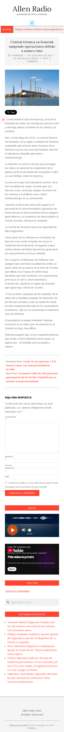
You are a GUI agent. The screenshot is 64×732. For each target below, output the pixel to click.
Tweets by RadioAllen (17, 591)
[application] (32, 559)
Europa (34, 58)
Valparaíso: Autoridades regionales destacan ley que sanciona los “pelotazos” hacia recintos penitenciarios (32, 677)
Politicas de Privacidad (18, 725)
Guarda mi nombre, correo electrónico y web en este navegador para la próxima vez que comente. (31, 484)
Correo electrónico (9, 468)
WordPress (31, 727)
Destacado (23, 58)
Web (7, 476)
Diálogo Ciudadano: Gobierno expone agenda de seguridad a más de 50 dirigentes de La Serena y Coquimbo (32, 638)
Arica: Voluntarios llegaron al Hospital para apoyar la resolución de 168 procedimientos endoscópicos (32, 650)
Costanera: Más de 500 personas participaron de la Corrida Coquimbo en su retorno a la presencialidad (32, 377)
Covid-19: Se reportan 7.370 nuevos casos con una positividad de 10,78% (31, 365)
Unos (42, 725)
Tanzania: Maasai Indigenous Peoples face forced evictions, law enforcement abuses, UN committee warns (31, 626)
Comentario (9, 418)
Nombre (9, 458)
